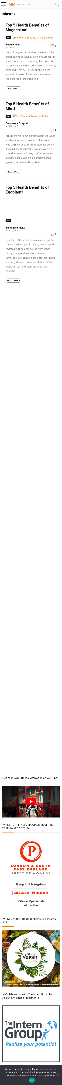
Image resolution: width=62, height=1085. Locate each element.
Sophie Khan (13, 44)
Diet (8, 38)
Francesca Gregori (17, 123)
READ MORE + (13, 88)
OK (31, 1080)
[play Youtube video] (31, 801)
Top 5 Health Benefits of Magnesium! (27, 27)
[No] (58, 1075)
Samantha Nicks (15, 227)
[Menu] (4, 4)
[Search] (57, 4)
